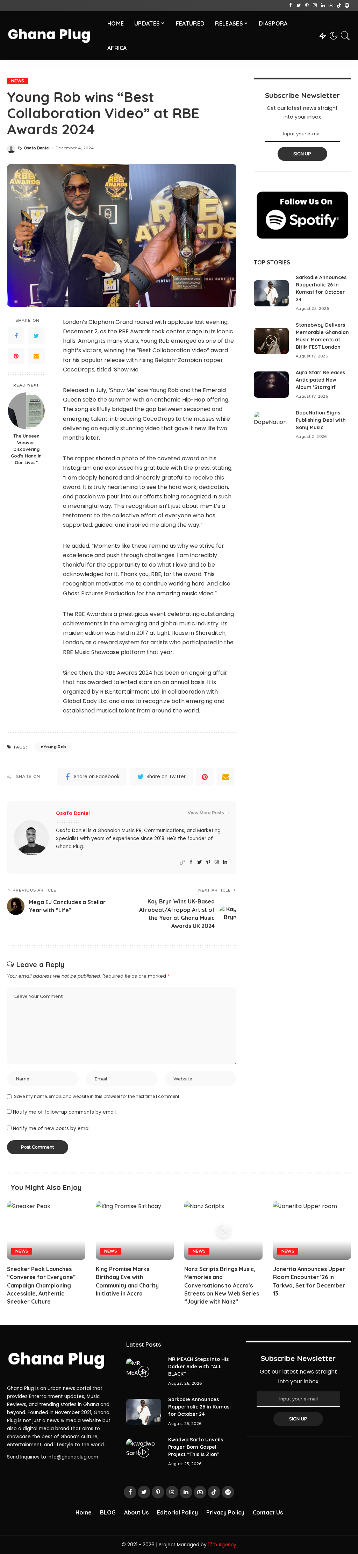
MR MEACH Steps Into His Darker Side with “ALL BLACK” (198, 1366)
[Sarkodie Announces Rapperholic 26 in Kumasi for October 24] (271, 293)
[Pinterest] (307, 5)
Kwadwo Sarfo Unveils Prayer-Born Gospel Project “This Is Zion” (195, 1446)
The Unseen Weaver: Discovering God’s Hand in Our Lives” (26, 449)
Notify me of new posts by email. (52, 1128)
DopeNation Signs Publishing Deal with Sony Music (321, 420)
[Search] (345, 35)
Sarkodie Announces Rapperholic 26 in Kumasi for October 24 (199, 1406)
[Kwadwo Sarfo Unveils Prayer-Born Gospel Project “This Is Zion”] (143, 1452)
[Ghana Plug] (52, 36)
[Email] (36, 356)
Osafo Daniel (37, 148)
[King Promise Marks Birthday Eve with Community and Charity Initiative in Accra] (135, 1230)
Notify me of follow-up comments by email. (65, 1112)
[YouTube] (331, 5)
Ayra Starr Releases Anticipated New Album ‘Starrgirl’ (320, 379)
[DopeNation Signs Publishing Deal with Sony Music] (271, 425)
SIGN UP (302, 153)
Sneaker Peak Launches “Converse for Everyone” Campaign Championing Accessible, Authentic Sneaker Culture (41, 1285)
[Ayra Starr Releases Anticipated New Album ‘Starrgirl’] (271, 384)
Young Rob (55, 746)
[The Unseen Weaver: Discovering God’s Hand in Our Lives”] (26, 410)
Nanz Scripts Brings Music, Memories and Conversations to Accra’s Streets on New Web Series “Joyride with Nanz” (221, 1285)
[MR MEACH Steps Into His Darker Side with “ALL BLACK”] (143, 1371)
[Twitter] (299, 5)
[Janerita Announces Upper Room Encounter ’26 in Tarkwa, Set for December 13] (312, 1230)
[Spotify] (347, 5)
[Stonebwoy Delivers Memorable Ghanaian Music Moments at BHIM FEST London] (271, 341)
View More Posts (206, 812)
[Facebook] (291, 5)
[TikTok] (339, 5)
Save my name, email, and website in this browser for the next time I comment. (97, 1096)
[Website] (182, 862)
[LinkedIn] (323, 5)
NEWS (17, 80)
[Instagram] (315, 5)
